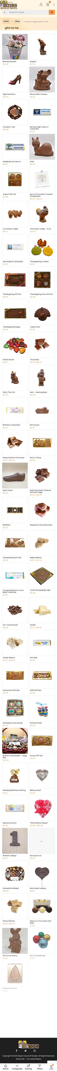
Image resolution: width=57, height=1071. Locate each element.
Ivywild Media (35, 1059)
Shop (17, 21)
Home (6, 21)
